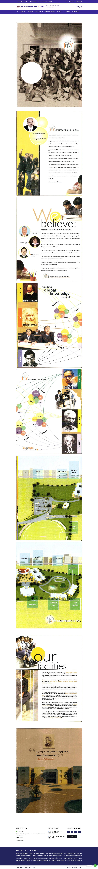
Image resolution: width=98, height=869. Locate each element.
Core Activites (39, 11)
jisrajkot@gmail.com (70, 1)
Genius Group (75, 11)
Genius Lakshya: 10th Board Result (58, 837)
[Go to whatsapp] (95, 865)
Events (80, 7)
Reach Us (68, 11)
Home (18, 11)
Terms (79, 867)
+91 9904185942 (79, 1)
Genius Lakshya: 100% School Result (57, 832)
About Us (23, 11)
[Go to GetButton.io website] (95, 867)
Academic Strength (50, 11)
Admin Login (79, 5)
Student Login (79, 6)
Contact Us (74, 867)
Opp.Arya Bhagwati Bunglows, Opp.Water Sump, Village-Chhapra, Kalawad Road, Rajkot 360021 (34, 1)
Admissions (30, 11)
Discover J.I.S (60, 11)
